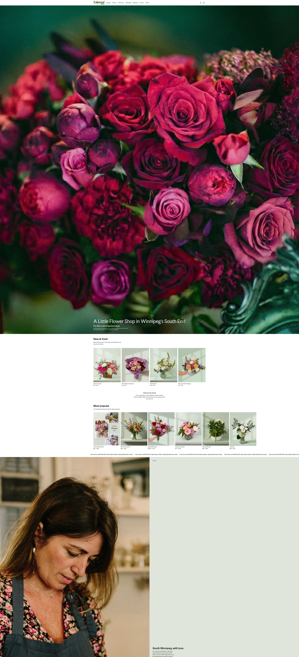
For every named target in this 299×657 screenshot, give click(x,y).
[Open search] (200, 2)
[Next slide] (118, 365)
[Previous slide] (95, 365)
